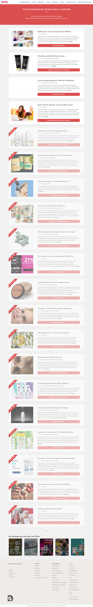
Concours (48, 2)
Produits (34, 2)
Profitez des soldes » (59, 45)
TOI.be (70, 594)
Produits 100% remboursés (84, 2)
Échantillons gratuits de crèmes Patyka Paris (52, 131)
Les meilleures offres (25, 2)
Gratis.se (10, 575)
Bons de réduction (55, 589)
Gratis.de (10, 571)
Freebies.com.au (12, 576)
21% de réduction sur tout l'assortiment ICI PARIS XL (55, 256)
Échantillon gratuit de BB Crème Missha (51, 56)
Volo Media (64, 605)
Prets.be (70, 592)
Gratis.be (10, 570)
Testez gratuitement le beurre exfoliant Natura (53, 282)
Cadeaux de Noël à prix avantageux (50, 509)
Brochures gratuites (55, 580)
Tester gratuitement (46, 183)
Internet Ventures (52, 605)
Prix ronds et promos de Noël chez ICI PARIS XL (54, 484)
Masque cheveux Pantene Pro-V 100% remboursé (54, 155)
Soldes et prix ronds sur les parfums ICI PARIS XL (54, 31)
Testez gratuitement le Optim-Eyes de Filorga (53, 408)
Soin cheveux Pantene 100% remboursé (51, 206)
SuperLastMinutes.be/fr (73, 582)
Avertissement (37, 575)
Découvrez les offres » (58, 94)
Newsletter (37, 565)
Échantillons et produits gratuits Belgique (59, 582)
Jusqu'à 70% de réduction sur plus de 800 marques (55, 105)
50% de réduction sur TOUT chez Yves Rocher (53, 333)
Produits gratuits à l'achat (47, 82)
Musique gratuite (55, 568)
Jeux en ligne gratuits (55, 565)
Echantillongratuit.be (73, 570)
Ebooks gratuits (54, 577)
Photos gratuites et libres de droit (58, 572)
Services (62, 2)
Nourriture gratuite (55, 587)
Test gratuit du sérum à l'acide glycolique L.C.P (54, 181)
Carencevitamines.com (73, 596)
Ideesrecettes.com (72, 575)
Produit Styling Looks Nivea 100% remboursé (53, 383)
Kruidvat (43, 157)
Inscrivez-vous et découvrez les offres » (58, 120)
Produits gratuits (55, 58)
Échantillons (41, 2)
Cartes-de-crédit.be (72, 587)
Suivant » (46, 531)
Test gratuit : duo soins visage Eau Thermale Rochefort (56, 458)
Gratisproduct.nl (12, 573)
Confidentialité (37, 570)
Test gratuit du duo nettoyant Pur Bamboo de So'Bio (55, 432)
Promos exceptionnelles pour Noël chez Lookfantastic (56, 80)
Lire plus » (70, 41)
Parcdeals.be (71, 565)
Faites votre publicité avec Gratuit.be (41, 577)
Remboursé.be (71, 568)
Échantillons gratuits (46, 58)
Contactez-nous (37, 568)
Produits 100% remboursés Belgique (58, 584)
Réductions (55, 2)
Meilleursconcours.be (73, 572)
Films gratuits (54, 575)
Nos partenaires (37, 572)
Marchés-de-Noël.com (73, 580)
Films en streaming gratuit (56, 570)
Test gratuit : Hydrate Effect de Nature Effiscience (55, 308)
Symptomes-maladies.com (74, 599)
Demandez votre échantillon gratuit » (59, 70)
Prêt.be (70, 577)
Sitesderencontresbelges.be (74, 589)
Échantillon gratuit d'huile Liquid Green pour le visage (56, 232)
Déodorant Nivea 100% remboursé (49, 357)
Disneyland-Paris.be (72, 584)
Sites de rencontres (71, 2)
